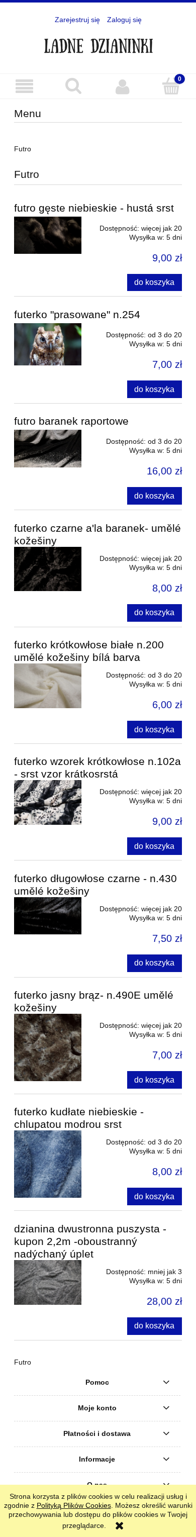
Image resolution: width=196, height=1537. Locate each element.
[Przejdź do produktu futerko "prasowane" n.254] (47, 344)
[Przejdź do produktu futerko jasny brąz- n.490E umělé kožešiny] (47, 1047)
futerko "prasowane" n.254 (77, 314)
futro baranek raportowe (71, 421)
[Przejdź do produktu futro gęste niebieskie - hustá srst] (47, 235)
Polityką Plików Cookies (74, 1505)
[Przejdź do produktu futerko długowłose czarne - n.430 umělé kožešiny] (47, 916)
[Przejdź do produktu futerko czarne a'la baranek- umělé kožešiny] (47, 569)
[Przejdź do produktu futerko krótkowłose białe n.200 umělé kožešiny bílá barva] (47, 685)
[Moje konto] (122, 86)
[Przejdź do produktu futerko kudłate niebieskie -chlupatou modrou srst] (47, 1164)
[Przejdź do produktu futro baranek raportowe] (47, 448)
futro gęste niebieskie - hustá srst (94, 208)
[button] (24, 87)
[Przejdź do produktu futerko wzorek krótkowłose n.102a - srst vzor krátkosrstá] (47, 802)
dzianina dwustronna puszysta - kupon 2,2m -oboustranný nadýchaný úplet (90, 1241)
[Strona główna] (98, 43)
